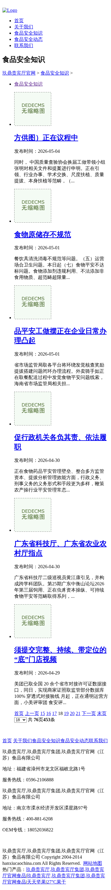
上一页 (32, 713)
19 (66, 713)
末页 (102, 713)
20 (72, 713)
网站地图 (92, 863)
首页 (19, 20)
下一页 (89, 713)
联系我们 (23, 45)
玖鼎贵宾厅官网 (19, 72)
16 (48, 713)
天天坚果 (36, 881)
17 (54, 713)
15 (42, 713)
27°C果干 (56, 881)
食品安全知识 (28, 33)
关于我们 (23, 26)
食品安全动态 (28, 39)
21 (78, 713)
